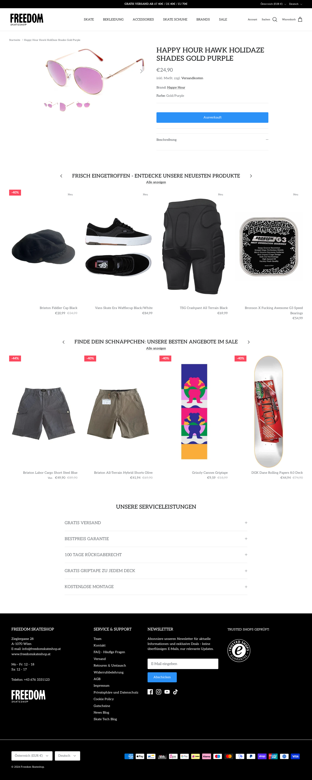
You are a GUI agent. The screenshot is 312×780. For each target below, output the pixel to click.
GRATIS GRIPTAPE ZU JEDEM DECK (100, 570)
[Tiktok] (175, 691)
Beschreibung (166, 140)
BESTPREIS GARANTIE (87, 539)
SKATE (89, 19)
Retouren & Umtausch (110, 665)
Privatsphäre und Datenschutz (116, 692)
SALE (223, 19)
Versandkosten (192, 78)
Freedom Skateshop (32, 766)
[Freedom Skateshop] (27, 19)
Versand (100, 659)
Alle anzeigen (156, 182)
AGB (97, 679)
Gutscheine (102, 706)
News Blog (101, 713)
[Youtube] (167, 691)
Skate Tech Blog (105, 719)
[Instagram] (158, 691)
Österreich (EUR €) (272, 4)
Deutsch (294, 4)
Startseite (14, 39)
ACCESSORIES (143, 19)
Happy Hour (176, 87)
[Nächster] (141, 71)
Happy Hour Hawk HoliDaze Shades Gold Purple (52, 39)
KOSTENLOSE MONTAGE (89, 586)
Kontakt (100, 645)
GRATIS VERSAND (83, 523)
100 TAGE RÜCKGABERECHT (93, 554)
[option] (95, 71)
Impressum (101, 686)
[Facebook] (150, 691)
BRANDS (203, 19)
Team (97, 639)
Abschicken (162, 677)
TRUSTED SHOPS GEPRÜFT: (248, 629)
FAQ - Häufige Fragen (109, 652)
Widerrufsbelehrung (109, 672)
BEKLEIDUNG (113, 19)
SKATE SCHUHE (175, 19)
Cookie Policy (104, 699)
